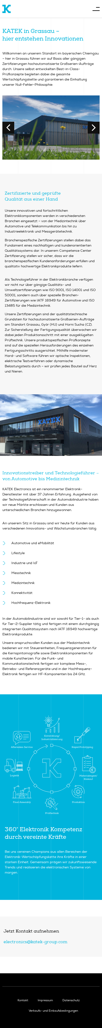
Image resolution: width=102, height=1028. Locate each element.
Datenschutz (71, 1000)
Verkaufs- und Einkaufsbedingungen (53, 1010)
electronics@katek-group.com (35, 942)
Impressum (45, 1000)
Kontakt (23, 1000)
